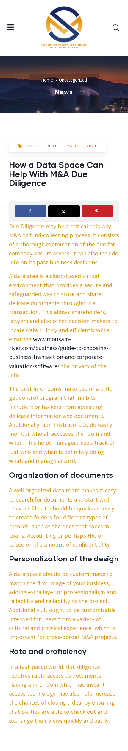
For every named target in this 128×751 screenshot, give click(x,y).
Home (47, 80)
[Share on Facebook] (30, 211)
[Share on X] (64, 211)
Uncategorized (73, 80)
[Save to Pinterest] (97, 211)
